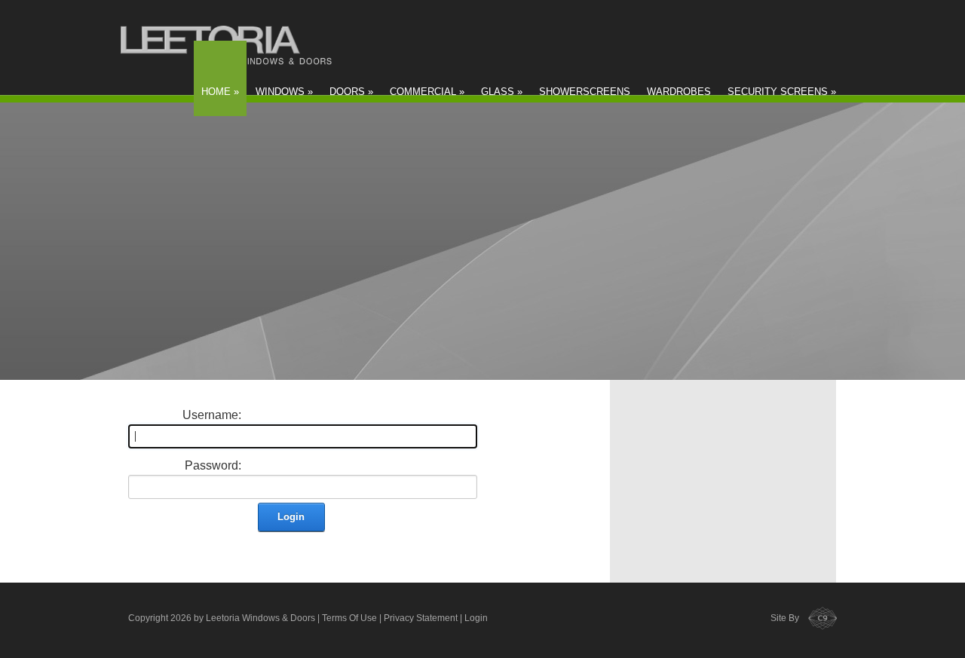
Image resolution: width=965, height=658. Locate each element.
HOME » (220, 91)
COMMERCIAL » (427, 91)
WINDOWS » (284, 91)
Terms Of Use (349, 618)
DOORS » (351, 91)
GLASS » (501, 91)
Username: (211, 415)
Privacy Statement (421, 618)
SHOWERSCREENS (584, 91)
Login (291, 516)
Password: (213, 465)
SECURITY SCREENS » (782, 91)
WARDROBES (679, 91)
